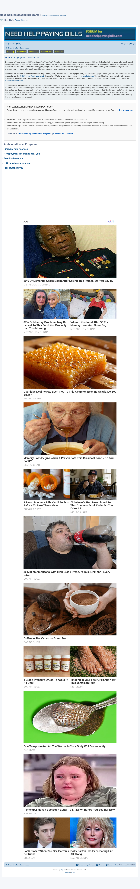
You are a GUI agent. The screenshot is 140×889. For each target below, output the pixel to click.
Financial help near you (16, 149)
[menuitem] (18, 43)
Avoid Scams (21, 20)
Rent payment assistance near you (22, 154)
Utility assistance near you (17, 163)
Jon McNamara (126, 110)
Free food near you (14, 158)
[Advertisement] (66, 8)
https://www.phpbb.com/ (14, 81)
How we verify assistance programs (35, 133)
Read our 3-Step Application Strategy (54, 15)
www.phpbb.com (87, 76)
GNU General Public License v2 (32, 76)
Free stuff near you (13, 168)
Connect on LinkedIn (63, 133)
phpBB (63, 870)
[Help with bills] (70, 34)
